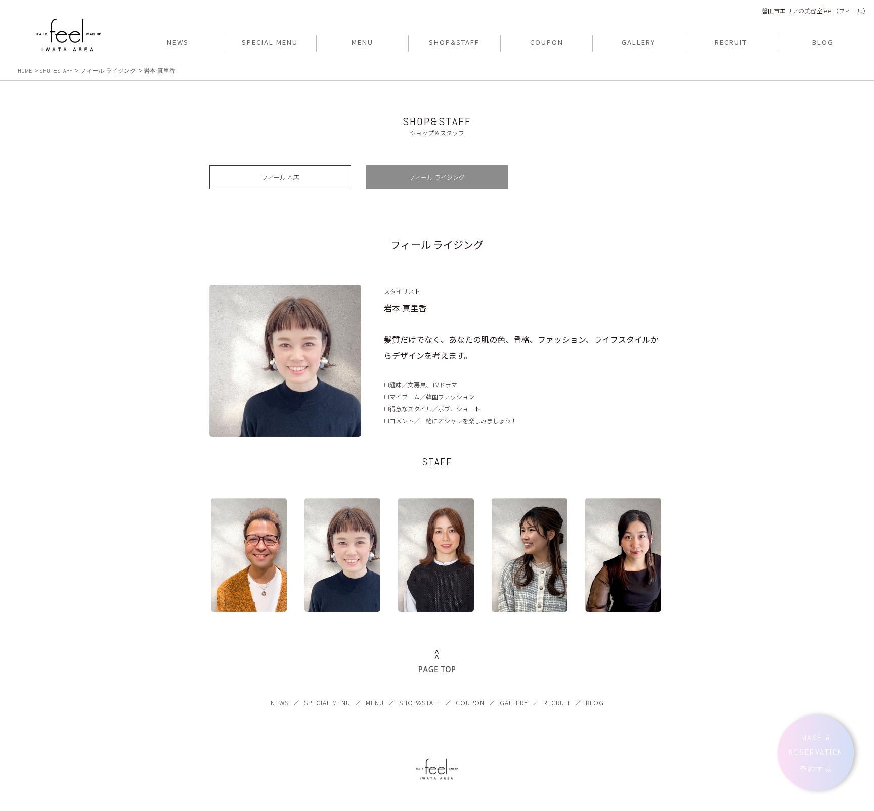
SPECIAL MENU (327, 702)
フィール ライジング (437, 177)
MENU (375, 702)
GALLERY (514, 702)
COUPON (470, 702)
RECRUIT (557, 702)
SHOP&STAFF (420, 702)
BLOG (595, 702)
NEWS (280, 702)
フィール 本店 (280, 177)
